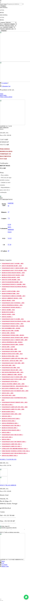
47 (8, 251)
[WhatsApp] (26, 597)
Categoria (2, 22)
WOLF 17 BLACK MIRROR (8, 485)
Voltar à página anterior (6, 97)
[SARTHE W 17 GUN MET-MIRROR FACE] (12, 558)
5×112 (10, 238)
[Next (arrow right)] (2, 600)
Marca (1, 24)
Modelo (2, 25)
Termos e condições (5, 529)
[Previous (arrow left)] (0, 600)
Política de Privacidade (18, 529)
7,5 (9, 218)
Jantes (4, 95)
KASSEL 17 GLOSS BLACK (8, 459)
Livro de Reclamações (13, 531)
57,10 (9, 244)
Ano (1, 27)
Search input (3, 4)
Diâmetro (2, 29)
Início (1, 95)
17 (8, 212)
